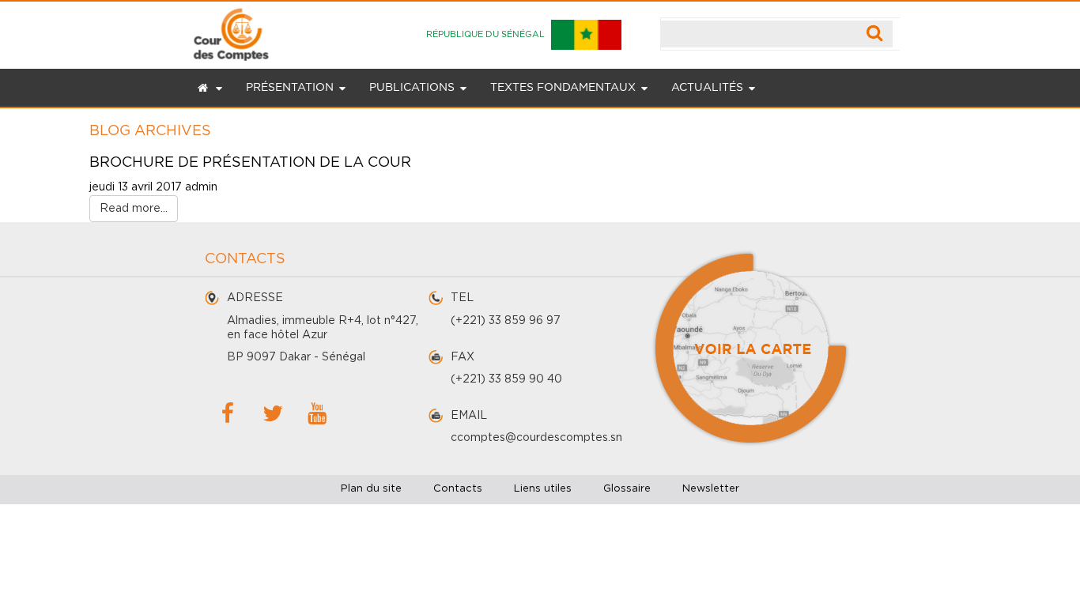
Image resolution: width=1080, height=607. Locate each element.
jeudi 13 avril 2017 (135, 187)
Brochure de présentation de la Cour (250, 163)
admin (201, 187)
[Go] (875, 34)
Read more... (134, 208)
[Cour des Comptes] (231, 30)
